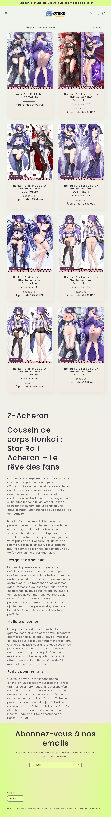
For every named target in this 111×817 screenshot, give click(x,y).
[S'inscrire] (78, 765)
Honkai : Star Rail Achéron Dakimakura (30, 96)
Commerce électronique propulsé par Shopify (51, 808)
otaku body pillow (23, 808)
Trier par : (30, 27)
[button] (6, 13)
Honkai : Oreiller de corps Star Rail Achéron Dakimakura (81, 97)
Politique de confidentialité (87, 808)
